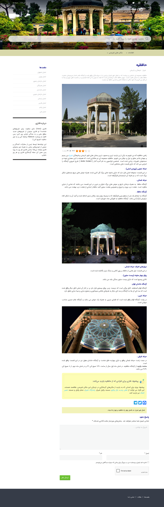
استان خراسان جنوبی (39, 94)
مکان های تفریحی (115, 52)
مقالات (139, 497)
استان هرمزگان (41, 85)
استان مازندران (41, 90)
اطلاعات (130, 52)
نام (100, 453)
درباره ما (15, 2)
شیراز (129, 29)
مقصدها (146, 497)
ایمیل (146, 453)
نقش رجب (124, 390)
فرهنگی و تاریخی (135, 70)
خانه (108, 9)
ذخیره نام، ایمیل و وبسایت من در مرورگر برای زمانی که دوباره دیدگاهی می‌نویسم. (121, 462)
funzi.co (31, 136)
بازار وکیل (114, 390)
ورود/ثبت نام (52, 9)
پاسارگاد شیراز (90, 390)
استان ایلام (42, 107)
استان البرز (43, 112)
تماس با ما (24, 2)
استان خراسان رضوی (39, 81)
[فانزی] (137, 9)
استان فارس (141, 29)
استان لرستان (42, 98)
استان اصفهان (42, 72)
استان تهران (42, 76)
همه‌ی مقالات (65, 9)
